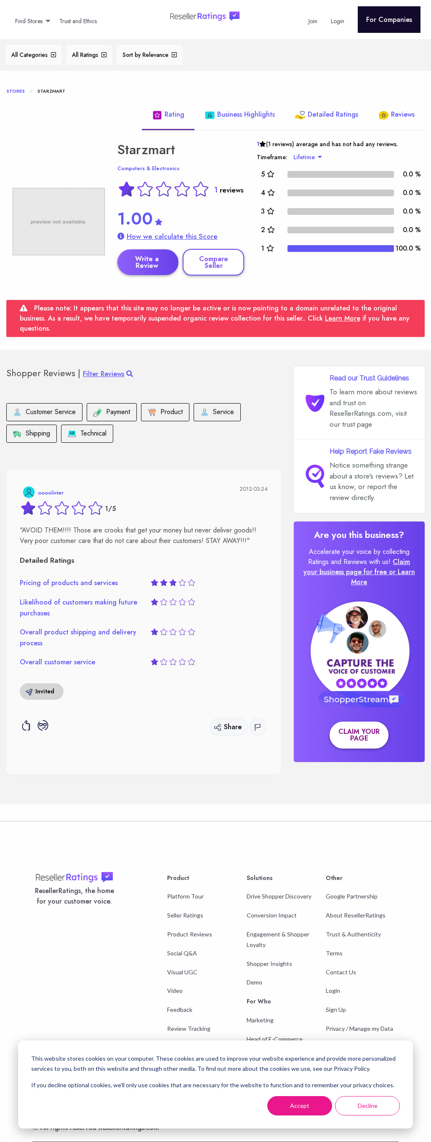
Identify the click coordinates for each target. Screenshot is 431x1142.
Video (175, 990)
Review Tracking (188, 1028)
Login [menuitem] (337, 21)
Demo (254, 982)
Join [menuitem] (313, 21)
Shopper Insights (269, 963)
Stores (15, 91)
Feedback (179, 1009)
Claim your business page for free (356, 567)
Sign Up (336, 1009)
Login (333, 990)
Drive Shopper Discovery (279, 896)
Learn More (342, 318)
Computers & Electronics (148, 168)
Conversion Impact (272, 915)
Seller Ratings (185, 915)
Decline (368, 1105)
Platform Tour (185, 896)
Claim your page (359, 735)
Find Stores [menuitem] (29, 21)
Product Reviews (189, 934)
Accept (299, 1105)
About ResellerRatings (356, 915)
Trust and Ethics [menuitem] (78, 21)
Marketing (260, 1020)
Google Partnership (352, 896)
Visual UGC (182, 972)
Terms (334, 953)
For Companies (389, 19)
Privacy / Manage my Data (359, 1028)
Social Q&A (182, 953)
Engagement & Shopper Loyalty (278, 939)
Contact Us (341, 972)
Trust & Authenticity (353, 934)
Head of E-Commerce (275, 1039)
